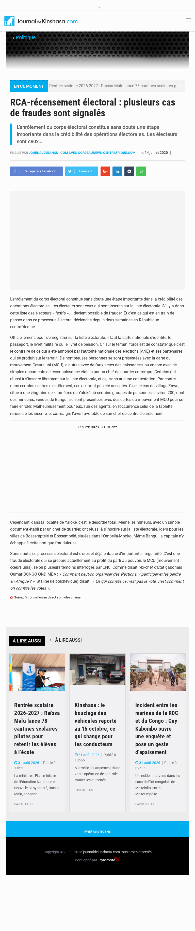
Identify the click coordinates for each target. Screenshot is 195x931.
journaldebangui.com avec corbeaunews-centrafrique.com (82, 153)
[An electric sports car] (37, 672)
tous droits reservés (136, 852)
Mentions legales (97, 831)
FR (97, 8)
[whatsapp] (141, 171)
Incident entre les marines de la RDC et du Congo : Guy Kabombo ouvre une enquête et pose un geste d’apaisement (156, 728)
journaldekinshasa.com (101, 852)
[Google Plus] (105, 171)
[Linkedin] (117, 171)
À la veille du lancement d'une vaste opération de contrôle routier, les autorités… (97, 774)
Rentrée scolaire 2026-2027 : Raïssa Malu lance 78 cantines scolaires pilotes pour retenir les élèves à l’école (37, 728)
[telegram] (129, 171)
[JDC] (41, 21)
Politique (26, 37)
